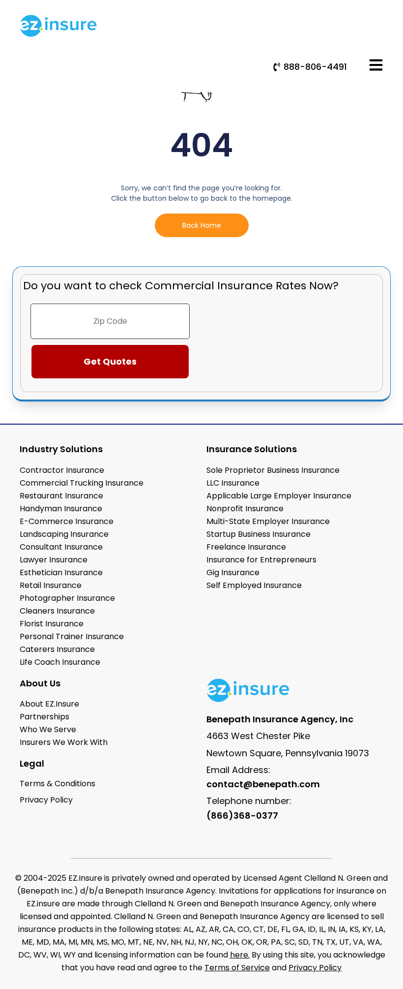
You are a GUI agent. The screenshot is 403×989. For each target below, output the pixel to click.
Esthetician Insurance (61, 572)
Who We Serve (48, 729)
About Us (40, 683)
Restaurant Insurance (61, 495)
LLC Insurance (232, 483)
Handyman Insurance (61, 508)
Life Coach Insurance (60, 662)
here (239, 954)
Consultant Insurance (61, 547)
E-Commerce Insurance (67, 521)
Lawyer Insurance (53, 559)
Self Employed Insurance (254, 585)
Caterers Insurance (57, 649)
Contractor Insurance (62, 470)
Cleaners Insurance (57, 611)
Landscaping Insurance (64, 534)
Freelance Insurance (246, 547)
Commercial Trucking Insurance (82, 483)
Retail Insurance (51, 585)
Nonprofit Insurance (245, 508)
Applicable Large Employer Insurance (278, 495)
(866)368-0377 (242, 815)
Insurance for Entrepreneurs (261, 559)
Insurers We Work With (64, 742)
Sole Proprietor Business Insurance (273, 470)
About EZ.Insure (49, 704)
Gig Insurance (232, 572)
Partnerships (44, 716)
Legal (32, 763)
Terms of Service (237, 967)
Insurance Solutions (251, 449)
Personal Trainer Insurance (72, 636)
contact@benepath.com (263, 784)
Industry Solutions (61, 449)
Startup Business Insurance (258, 534)
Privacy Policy (315, 967)
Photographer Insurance (67, 598)
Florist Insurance (52, 623)
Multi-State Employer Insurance (268, 521)
